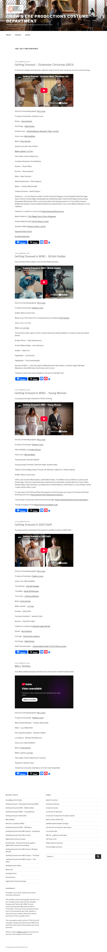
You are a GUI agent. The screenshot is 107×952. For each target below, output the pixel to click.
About (8, 35)
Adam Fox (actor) (52, 800)
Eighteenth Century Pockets (16, 839)
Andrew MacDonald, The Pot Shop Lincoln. (50, 646)
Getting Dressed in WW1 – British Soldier (40, 256)
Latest (27, 35)
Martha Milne (29, 136)
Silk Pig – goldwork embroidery (56, 835)
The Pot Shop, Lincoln (40, 221)
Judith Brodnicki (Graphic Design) (57, 823)
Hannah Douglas (32, 586)
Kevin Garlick (26, 631)
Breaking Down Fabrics (14, 865)
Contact (18, 35)
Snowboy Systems (22, 236)
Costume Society (52, 808)
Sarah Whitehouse (31, 591)
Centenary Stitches (52, 804)
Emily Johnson (35, 450)
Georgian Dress (11, 873)
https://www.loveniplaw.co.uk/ (46, 505)
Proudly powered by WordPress (16, 947)
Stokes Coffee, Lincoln (36, 226)
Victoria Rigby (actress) (54, 847)
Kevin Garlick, (26, 121)
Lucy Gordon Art (51, 831)
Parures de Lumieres (31, 636)
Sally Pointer (30, 126)
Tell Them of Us (51, 839)
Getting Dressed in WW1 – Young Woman (40, 393)
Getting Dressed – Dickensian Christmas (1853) (44, 64)
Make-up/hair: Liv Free (24, 151)
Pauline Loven (37, 308)
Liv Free (26, 328)
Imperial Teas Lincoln (23, 231)
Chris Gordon (25, 141)
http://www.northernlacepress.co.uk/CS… (47, 495)
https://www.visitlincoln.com (52, 211)
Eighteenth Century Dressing (16, 881)
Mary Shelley (23, 666)
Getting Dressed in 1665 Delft (33, 524)
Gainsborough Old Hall (41, 626)
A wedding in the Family (14, 800)
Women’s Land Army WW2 (15, 823)
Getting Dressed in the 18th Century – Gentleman (23, 831)
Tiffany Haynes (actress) (54, 843)
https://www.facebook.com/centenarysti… (72, 500)
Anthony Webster (32, 596)
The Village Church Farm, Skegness (42, 216)
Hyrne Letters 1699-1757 (54, 819)
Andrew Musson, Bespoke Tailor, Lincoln (42, 131)
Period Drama (10, 877)
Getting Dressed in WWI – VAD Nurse (19, 827)
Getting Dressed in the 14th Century (18, 835)
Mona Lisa (9, 869)
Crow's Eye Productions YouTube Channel (60, 816)
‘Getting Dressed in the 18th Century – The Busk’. (23, 855)
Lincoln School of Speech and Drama (58, 827)
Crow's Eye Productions (54, 812)
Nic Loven (41, 111)
